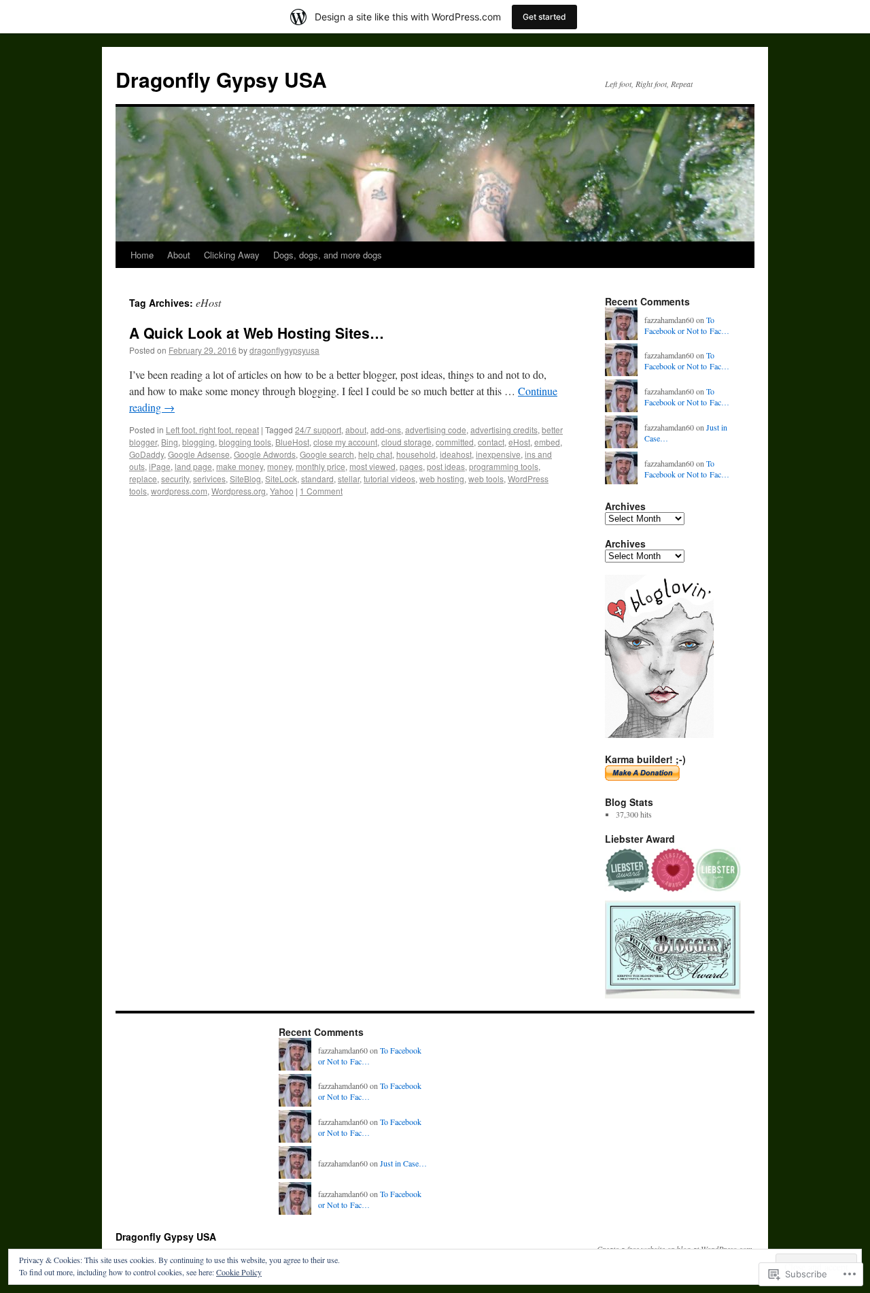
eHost (519, 442)
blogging (198, 442)
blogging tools (245, 442)
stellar (349, 478)
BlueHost (292, 442)
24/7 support (318, 429)
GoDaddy (146, 454)
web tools (486, 478)
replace (143, 478)
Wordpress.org (238, 491)
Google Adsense (199, 454)
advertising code (435, 429)
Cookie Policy (239, 1271)
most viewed (372, 466)
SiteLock (281, 478)
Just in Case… (403, 1163)
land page (193, 466)
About (178, 254)
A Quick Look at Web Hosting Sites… (256, 332)
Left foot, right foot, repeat (212, 429)
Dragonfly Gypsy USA (221, 79)
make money (239, 466)
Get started (544, 17)
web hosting (441, 478)
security (175, 478)
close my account (345, 442)
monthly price (320, 466)
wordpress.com (179, 491)
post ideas (446, 466)
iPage (160, 466)
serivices (209, 478)
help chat (375, 454)
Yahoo (282, 491)
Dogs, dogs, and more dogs (327, 254)
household (416, 454)
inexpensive (498, 454)
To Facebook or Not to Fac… (686, 325)
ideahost (456, 454)
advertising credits (504, 429)
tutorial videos (389, 478)
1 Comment (321, 491)
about (355, 429)
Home (142, 254)
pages (411, 466)
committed (455, 442)
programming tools (503, 466)
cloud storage (406, 442)
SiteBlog (245, 478)
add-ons (385, 429)
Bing (169, 442)
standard (317, 478)
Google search (327, 454)
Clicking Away (232, 254)
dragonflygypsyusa (284, 350)
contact (491, 442)
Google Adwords (265, 454)
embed (547, 442)
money (279, 466)
